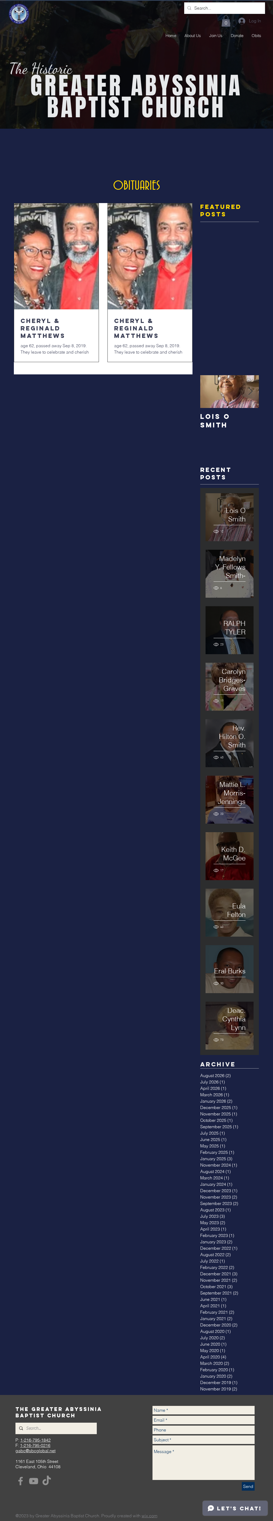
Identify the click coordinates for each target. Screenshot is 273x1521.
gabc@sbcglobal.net (35, 1450)
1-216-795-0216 (35, 1445)
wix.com (149, 1515)
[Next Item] (250, 391)
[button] (226, 21)
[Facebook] (20, 1481)
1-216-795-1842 (35, 1440)
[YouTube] (33, 1481)
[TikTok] (46, 1481)
